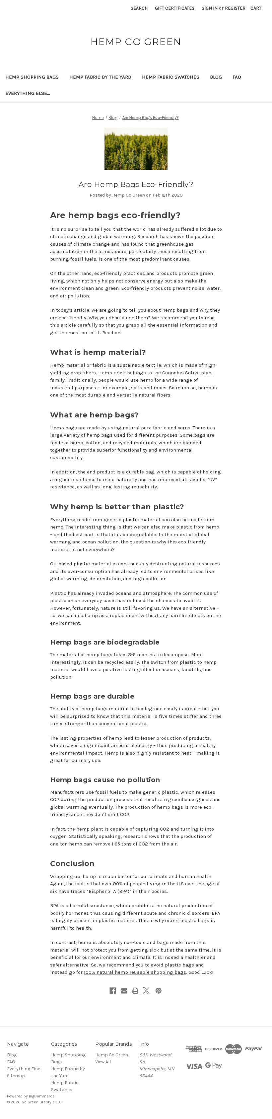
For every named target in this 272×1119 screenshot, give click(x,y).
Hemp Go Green (111, 1055)
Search (139, 8)
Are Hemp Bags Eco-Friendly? (136, 184)
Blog (216, 77)
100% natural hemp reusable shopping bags (135, 972)
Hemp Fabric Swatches (170, 77)
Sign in (210, 8)
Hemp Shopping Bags (32, 77)
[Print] (135, 990)
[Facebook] (112, 990)
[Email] (124, 990)
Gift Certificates (174, 8)
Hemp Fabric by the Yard (100, 77)
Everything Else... (27, 93)
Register (235, 8)
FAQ (237, 77)
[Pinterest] (158, 990)
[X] (146, 990)
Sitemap (16, 1076)
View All (103, 1062)
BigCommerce (42, 1096)
